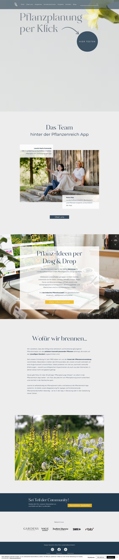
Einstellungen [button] (91, 557)
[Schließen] (117, 557)
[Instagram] (52, 549)
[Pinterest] (65, 549)
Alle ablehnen (100, 557)
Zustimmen (111, 557)
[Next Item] (101, 448)
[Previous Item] (17, 448)
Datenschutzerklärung (15, 558)
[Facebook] (59, 549)
